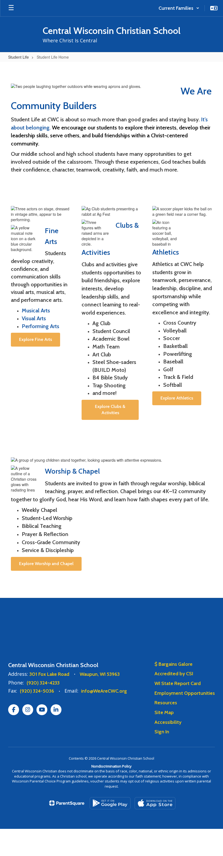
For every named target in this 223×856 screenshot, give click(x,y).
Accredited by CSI (173, 674)
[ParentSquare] (67, 803)
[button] (179, 8)
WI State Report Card (177, 683)
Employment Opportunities (184, 693)
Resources (165, 703)
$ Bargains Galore (173, 664)
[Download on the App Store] (155, 803)
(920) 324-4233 (43, 683)
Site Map (164, 712)
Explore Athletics (176, 398)
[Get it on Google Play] (110, 803)
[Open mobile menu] (11, 8)
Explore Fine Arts (35, 339)
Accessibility (167, 722)
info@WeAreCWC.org (104, 691)
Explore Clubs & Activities (110, 409)
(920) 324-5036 (37, 691)
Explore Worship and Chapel (46, 563)
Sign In (161, 732)
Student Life (18, 57)
